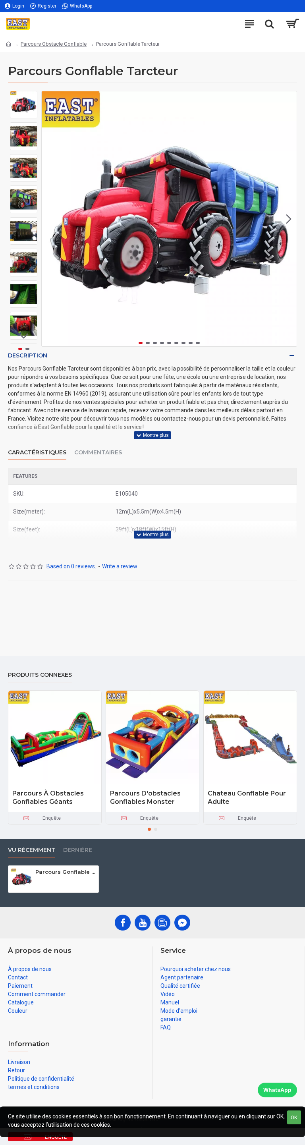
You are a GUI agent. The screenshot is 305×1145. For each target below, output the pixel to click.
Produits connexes (40, 675)
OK (294, 1117)
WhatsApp (277, 1090)
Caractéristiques (37, 452)
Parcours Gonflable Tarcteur (65, 872)
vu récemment (31, 850)
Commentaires (98, 452)
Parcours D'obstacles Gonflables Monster (145, 797)
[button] (50, 219)
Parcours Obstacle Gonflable (54, 44)
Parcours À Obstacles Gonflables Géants (48, 797)
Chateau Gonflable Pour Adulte (247, 797)
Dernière (77, 850)
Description (27, 355)
